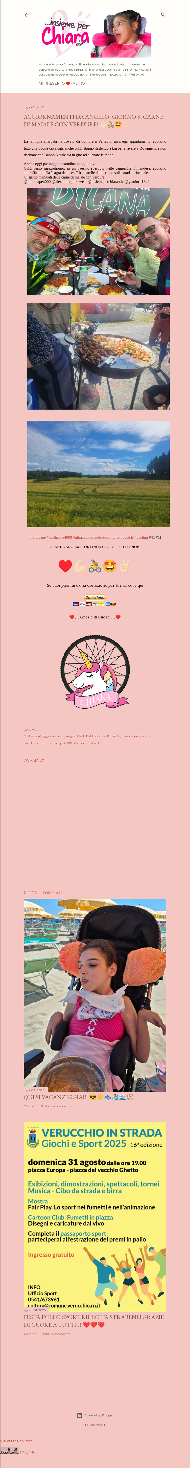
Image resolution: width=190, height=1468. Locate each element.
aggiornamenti (53, 736)
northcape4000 (60, 743)
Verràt (95, 743)
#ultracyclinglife (106, 537)
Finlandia (113, 736)
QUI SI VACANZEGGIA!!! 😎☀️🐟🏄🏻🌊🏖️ (79, 1097)
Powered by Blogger (99, 1415)
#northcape (37, 537)
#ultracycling (83, 537)
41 (39, 736)
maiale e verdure (35, 743)
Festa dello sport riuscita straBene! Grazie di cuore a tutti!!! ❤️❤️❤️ (94, 1321)
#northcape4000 (59, 537)
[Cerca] (163, 14)
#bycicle (127, 537)
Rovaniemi (81, 743)
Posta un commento (56, 1106)
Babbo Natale (96, 736)
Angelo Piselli (75, 736)
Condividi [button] (30, 729)
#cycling (141, 537)
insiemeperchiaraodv (136, 736)
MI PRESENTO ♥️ (54, 83)
